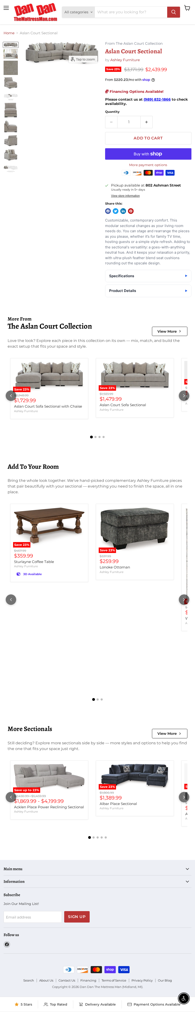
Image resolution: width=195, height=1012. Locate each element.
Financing (88, 980)
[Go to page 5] (106, 837)
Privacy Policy (142, 980)
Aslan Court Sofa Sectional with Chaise (48, 406)
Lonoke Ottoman (115, 567)
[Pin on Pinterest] (131, 211)
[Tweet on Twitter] (115, 211)
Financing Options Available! (136, 91)
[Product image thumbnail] (10, 54)
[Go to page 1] (91, 437)
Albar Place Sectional (118, 803)
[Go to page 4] (103, 437)
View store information (125, 195)
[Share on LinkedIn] (123, 211)
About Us (46, 980)
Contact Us (66, 980)
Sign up (77, 916)
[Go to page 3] (99, 437)
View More (167, 331)
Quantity (112, 112)
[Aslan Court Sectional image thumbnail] (10, 45)
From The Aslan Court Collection (134, 44)
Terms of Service (114, 980)
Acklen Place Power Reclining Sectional (49, 807)
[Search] (173, 12)
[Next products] (184, 395)
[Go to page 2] (95, 437)
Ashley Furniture (125, 60)
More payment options (148, 165)
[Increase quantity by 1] (147, 122)
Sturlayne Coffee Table (34, 561)
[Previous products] (11, 395)
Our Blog (165, 980)
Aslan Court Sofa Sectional (123, 405)
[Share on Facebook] (108, 211)
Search (28, 980)
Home (9, 33)
